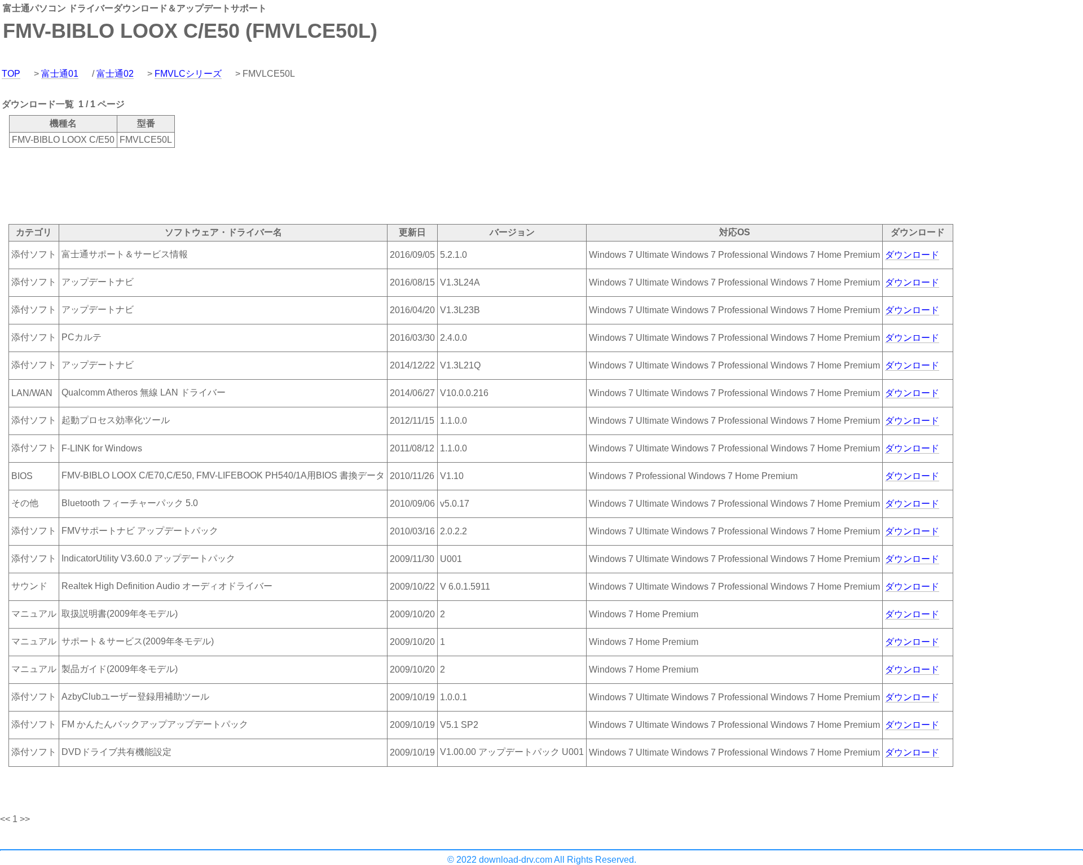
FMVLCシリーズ (188, 73)
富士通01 (59, 73)
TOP (11, 73)
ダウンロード (912, 255)
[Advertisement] (205, 185)
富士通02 (115, 73)
